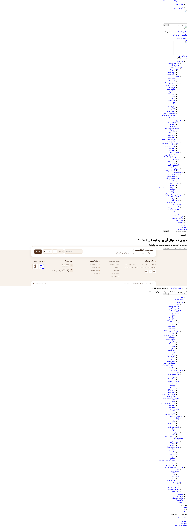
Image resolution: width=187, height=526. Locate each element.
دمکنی (173, 191)
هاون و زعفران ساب (168, 115)
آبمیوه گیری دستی (169, 85)
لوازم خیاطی (175, 65)
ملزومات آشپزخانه (173, 83)
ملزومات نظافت (173, 183)
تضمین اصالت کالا (94, 264)
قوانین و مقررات (115, 276)
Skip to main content (180, 1)
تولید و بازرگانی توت (175, 288)
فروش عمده (95, 267)
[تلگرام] (150, 271)
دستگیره (172, 189)
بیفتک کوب (171, 94)
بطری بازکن (171, 93)
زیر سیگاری (171, 161)
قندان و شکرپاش (169, 156)
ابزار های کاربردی (173, 63)
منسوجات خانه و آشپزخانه (166, 187)
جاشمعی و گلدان (170, 170)
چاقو (173, 104)
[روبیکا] (146, 271)
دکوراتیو (176, 169)
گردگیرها (172, 185)
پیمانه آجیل (171, 78)
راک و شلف (175, 211)
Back (177, 304)
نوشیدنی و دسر (174, 152)
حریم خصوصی (95, 273)
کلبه (174, 182)
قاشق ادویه (171, 72)
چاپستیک (172, 130)
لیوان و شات (171, 141)
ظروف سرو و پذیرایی (172, 128)
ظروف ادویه (171, 202)
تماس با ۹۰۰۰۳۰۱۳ (181, 31)
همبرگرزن (172, 117)
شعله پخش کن (170, 111)
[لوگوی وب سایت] (175, 23)
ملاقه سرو (171, 126)
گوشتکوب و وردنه (169, 113)
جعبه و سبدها (175, 196)
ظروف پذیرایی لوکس (168, 139)
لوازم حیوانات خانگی (172, 178)
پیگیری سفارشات (114, 273)
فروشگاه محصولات (114, 264)
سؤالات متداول (95, 270)
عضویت (38, 251)
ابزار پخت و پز (174, 69)
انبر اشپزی (171, 91)
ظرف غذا (172, 180)
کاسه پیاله (172, 150)
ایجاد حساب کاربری (180, 517)
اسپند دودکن (171, 176)
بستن (185, 507)
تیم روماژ (35, 283)
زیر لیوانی (172, 154)
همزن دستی (171, 119)
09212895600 (65, 266)
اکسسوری (175, 159)
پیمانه (177, 76)
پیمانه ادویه (171, 80)
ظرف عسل (171, 135)
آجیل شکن (172, 87)
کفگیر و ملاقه (170, 74)
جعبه (173, 198)
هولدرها (172, 167)
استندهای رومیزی (173, 207)
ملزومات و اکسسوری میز (170, 143)
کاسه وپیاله (171, 137)
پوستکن (172, 96)
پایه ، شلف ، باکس (173, 165)
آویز (178, 206)
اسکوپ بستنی (170, 89)
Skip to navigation (168, 1)
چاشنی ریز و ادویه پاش (168, 146)
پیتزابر (173, 98)
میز (174, 163)
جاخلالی (172, 144)
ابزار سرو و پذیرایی (173, 122)
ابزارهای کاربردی (173, 174)
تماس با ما (116, 270)
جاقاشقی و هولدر (173, 209)
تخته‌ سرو (172, 131)
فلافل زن (172, 70)
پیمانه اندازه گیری (169, 81)
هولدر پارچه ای (170, 193)
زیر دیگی (172, 107)
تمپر (174, 102)
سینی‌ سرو (171, 133)
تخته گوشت (171, 100)
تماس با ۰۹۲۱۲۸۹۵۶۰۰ (179, 35)
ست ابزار (172, 109)
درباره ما (117, 267)
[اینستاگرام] (154, 271)
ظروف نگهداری (174, 200)
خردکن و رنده (171, 106)
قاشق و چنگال (170, 148)
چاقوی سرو (171, 124)
